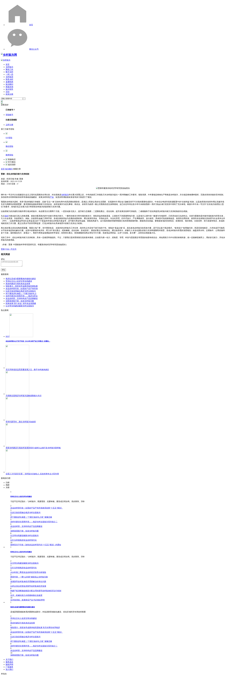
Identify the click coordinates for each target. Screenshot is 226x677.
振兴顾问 (9, 84)
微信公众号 (34, 49)
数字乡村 (9, 72)
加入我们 (9, 669)
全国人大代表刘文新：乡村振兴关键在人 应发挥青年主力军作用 (32, 474)
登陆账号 (9, 115)
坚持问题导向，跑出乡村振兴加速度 (21, 422)
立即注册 (9, 125)
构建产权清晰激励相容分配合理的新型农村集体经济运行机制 (35, 591)
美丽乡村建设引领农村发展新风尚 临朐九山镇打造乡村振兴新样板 (33, 448)
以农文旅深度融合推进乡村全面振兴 (21, 291)
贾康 (3, 249)
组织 (6, 216)
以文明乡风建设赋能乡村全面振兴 (20, 306)
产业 (52, 197)
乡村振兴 (9, 67)
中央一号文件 (10, 249)
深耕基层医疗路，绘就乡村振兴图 (20, 301)
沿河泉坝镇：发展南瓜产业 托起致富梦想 (27, 600)
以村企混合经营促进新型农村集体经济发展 (28, 586)
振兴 (67, 195)
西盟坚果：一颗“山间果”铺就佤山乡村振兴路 (29, 577)
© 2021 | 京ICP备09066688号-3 (39, 674)
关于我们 (9, 659)
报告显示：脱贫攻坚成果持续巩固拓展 (22, 286)
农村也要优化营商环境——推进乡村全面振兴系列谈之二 (33, 522)
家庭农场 (9, 87)
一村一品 (9, 74)
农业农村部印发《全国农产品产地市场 (22, 289)
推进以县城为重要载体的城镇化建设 (21, 279)
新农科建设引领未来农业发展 (18, 284)
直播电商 (9, 82)
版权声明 (9, 664)
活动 (7, 92)
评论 (3, 270)
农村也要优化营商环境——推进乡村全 (22, 296)
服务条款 (9, 662)
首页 (31, 25)
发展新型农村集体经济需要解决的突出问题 (28, 582)
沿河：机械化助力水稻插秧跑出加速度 (26, 595)
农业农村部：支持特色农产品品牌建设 (22, 298)
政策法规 (9, 94)
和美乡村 (9, 79)
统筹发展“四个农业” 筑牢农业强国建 (21, 303)
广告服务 (9, 667)
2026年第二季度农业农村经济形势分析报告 (28, 572)
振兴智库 (9, 89)
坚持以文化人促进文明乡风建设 (19, 281)
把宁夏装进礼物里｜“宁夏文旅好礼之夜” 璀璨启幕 (31, 517)
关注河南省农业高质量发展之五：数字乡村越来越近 (27, 370)
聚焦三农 (9, 69)
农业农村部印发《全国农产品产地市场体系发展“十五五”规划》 (36, 508)
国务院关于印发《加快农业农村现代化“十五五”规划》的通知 (35, 545)
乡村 (63, 195)
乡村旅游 (9, 77)
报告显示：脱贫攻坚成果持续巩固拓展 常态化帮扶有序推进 (35, 628)
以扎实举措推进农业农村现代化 (23, 540)
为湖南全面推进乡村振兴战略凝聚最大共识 (23, 396)
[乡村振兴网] (9, 54)
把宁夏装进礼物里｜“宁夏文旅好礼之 (21, 294)
